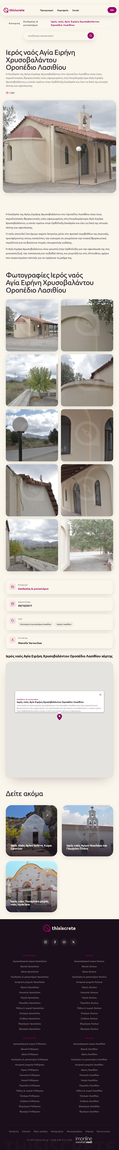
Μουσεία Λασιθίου (89, 1074)
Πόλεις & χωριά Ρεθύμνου (29, 1090)
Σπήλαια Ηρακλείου (30, 1018)
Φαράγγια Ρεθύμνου (30, 1106)
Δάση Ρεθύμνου (29, 1054)
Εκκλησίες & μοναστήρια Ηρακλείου (30, 976)
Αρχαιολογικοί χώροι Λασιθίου (89, 1043)
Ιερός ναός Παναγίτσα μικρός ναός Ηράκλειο (29, 902)
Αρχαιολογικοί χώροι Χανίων (89, 961)
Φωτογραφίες (74, 1131)
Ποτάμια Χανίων (89, 1013)
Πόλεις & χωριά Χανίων (89, 1007)
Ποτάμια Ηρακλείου (29, 1013)
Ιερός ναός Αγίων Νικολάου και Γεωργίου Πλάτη (86, 847)
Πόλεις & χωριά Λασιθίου (89, 1090)
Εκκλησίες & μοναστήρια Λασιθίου (35, 624)
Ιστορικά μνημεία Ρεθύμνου (29, 1064)
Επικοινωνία (103, 1131)
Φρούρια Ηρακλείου (29, 1028)
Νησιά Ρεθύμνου (30, 1080)
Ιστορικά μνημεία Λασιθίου (89, 1064)
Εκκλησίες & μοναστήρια (30, 23)
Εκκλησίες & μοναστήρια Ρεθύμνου (29, 1059)
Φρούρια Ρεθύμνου (29, 1111)
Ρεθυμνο (29, 1038)
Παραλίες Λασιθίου (89, 1085)
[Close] (100, 694)
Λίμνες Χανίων (89, 987)
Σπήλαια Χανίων (89, 1018)
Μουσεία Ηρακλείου (29, 992)
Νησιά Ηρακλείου (30, 997)
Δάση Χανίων (89, 971)
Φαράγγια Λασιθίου (89, 1106)
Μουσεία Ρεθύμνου (30, 1074)
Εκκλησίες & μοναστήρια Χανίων (89, 976)
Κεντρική (14, 23)
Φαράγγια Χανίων (89, 1023)
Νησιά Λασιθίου (89, 1080)
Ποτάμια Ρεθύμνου (30, 1095)
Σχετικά (26, 1131)
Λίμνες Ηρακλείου (29, 987)
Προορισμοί (46, 10)
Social (75, 10)
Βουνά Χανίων (89, 966)
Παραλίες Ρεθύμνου (29, 1085)
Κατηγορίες (57, 1131)
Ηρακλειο (29, 955)
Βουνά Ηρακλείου (29, 966)
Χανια (89, 955)
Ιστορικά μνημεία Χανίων (89, 981)
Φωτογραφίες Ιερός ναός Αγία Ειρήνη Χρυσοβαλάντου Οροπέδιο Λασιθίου (50, 282)
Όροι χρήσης (40, 1131)
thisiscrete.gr (42, 1139)
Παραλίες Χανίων (89, 1002)
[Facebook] (54, 942)
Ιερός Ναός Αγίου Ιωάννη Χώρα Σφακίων (31, 847)
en (112, 10)
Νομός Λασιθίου (64, 624)
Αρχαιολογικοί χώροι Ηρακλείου (30, 961)
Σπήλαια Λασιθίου (89, 1100)
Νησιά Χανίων (89, 997)
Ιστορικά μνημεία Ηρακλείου (30, 981)
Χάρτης (89, 1131)
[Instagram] (45, 942)
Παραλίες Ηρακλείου (30, 1002)
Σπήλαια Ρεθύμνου (30, 1100)
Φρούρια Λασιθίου (89, 1111)
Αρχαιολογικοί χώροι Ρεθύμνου (29, 1043)
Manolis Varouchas (30, 643)
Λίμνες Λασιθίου (89, 1069)
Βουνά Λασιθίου (89, 1048)
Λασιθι (89, 1038)
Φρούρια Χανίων (89, 1028)
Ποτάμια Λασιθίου (89, 1095)
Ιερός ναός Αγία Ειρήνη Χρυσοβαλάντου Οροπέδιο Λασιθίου (50, 701)
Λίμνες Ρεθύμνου (30, 1069)
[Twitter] (73, 942)
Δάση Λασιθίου (89, 1054)
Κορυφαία (62, 10)
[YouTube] (64, 942)
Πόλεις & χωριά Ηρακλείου (30, 1007)
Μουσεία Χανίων (89, 992)
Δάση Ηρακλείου (30, 971)
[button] (59, 717)
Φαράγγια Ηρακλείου (29, 1023)
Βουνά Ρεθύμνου (30, 1048)
